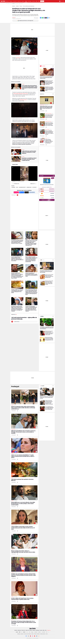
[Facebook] (26, 636)
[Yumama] (43, 632)
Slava (17, 187)
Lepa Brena (18, 57)
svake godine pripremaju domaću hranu (20, 93)
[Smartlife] (35, 632)
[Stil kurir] (29, 632)
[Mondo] (20, 632)
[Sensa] (39, 632)
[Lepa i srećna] (3, 1)
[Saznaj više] (53, 66)
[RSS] (39, 636)
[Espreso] (24, 632)
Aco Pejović (34, 187)
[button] (36, 18)
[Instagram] (32, 636)
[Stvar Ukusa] (47, 632)
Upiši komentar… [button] (17, 321)
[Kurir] (17, 632)
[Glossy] (32, 632)
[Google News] (37, 636)
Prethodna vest (16, 183)
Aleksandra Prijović (23, 99)
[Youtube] (35, 636)
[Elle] (27, 632)
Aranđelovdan (29, 187)
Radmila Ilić (14, 17)
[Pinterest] (30, 636)
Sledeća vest (32, 183)
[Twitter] (28, 636)
